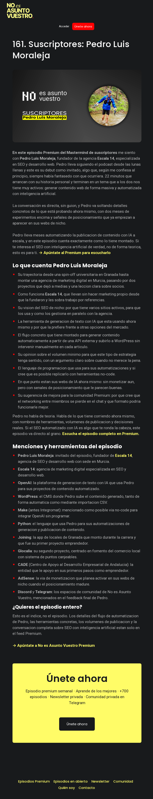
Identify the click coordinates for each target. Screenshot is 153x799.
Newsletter (100, 781)
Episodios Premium (34, 781)
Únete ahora (83, 26)
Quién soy (66, 788)
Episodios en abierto (71, 781)
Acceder (64, 26)
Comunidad (123, 781)
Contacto (87, 788)
